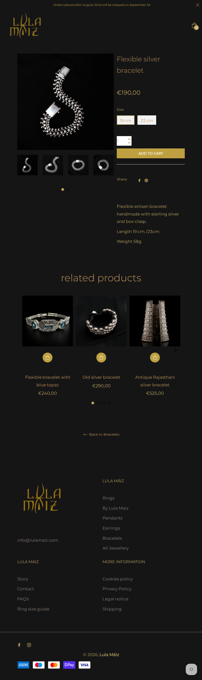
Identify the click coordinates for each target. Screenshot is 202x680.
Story (22, 578)
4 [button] (109, 403)
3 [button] (103, 403)
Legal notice (115, 598)
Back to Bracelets (103, 434)
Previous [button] (27, 350)
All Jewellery (115, 548)
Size (120, 109)
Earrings (111, 528)
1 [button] (62, 189)
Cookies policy (117, 578)
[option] (47, 350)
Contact (25, 588)
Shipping (112, 609)
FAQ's (23, 598)
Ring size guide (33, 609)
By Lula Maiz (115, 508)
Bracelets (112, 538)
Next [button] (110, 170)
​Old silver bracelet (101, 377)
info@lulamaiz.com (37, 540)
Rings (108, 498)
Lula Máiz (109, 654)
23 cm (146, 120)
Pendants (112, 518)
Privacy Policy (117, 588)
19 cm (126, 120)
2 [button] (68, 189)
